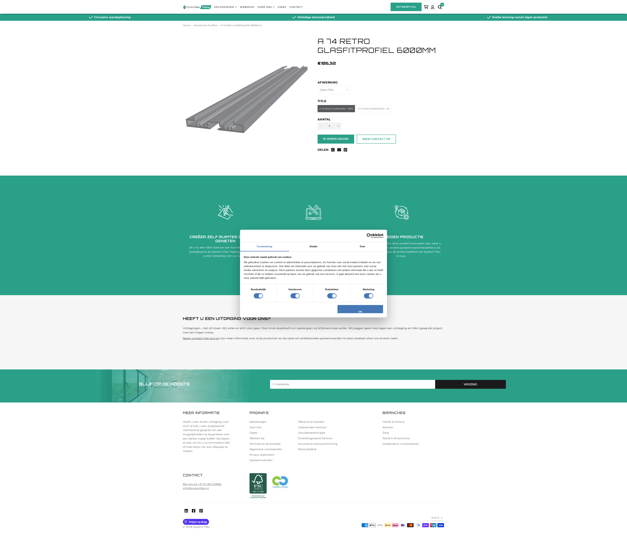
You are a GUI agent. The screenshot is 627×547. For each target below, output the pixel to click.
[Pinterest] (201, 511)
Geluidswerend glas (311, 432)
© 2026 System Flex (196, 526)
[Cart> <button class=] (426, 7)
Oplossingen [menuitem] (224, 7)
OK (360, 311)
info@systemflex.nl (196, 488)
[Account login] (432, 7)
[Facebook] (193, 511)
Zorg (386, 432)
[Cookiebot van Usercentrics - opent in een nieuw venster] (369, 235)
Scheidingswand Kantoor (315, 438)
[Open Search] (440, 7)
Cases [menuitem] (282, 7)
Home (186, 25)
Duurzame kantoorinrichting (317, 443)
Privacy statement (262, 454)
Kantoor (388, 427)
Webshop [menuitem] (247, 7)
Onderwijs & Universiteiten (401, 443)
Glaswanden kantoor (312, 427)
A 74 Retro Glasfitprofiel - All (374, 108)
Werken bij (256, 438)
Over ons (255, 427)
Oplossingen (258, 421)
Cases (253, 432)
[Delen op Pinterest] (345, 150)
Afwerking (328, 82)
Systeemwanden (261, 460)
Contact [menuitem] (296, 7)
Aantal (324, 119)
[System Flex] (197, 7)
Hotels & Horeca (393, 421)
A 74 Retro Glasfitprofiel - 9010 (336, 108)
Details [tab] (314, 246)
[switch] (295, 295)
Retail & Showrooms (396, 438)
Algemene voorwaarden (265, 449)
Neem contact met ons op (201, 338)
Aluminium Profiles (205, 25)
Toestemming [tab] (264, 246)
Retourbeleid (307, 449)
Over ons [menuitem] (264, 7)
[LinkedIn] (186, 511)
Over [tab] (362, 246)
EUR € (435, 517)
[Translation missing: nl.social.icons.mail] (339, 150)
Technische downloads (265, 443)
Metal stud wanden (311, 421)
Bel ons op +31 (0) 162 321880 (202, 484)
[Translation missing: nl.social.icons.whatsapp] (333, 150)
